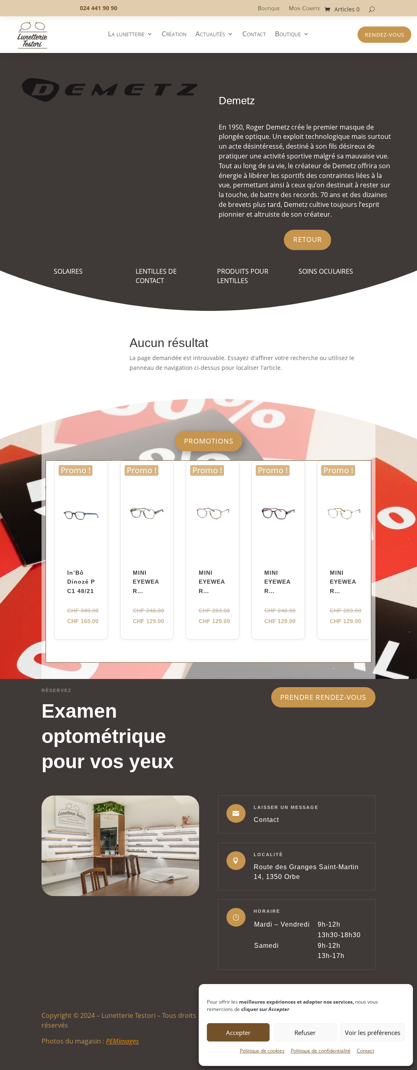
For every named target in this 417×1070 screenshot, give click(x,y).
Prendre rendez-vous (323, 697)
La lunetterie (126, 34)
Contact (365, 1050)
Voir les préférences (372, 1032)
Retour (307, 239)
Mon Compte (304, 8)
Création (174, 34)
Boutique (269, 8)
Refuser (305, 1032)
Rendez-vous (384, 34)
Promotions (208, 441)
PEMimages (122, 1041)
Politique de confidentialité (321, 1050)
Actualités (210, 34)
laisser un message (286, 807)
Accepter (238, 1032)
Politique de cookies (262, 1050)
